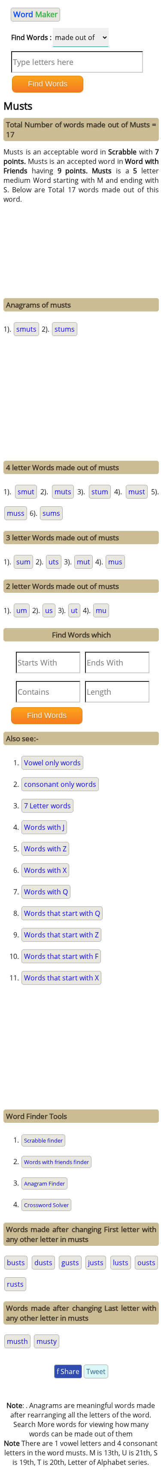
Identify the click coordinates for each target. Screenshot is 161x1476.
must (136, 491)
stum (99, 491)
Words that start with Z (61, 935)
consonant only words (60, 784)
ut (74, 610)
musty (46, 1341)
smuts (26, 329)
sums (51, 513)
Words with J (44, 827)
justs (95, 1262)
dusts (43, 1262)
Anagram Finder (44, 1183)
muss (15, 513)
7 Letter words (47, 805)
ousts (146, 1262)
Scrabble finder (43, 1140)
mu (101, 610)
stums (65, 329)
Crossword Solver (46, 1205)
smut (26, 491)
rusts (15, 1284)
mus (115, 562)
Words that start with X (61, 978)
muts (63, 491)
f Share (68, 1371)
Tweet (96, 1371)
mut (83, 562)
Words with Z (45, 849)
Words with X (45, 870)
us (49, 610)
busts (16, 1262)
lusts (120, 1262)
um (21, 610)
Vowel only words (52, 762)
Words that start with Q (62, 913)
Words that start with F (61, 956)
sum (23, 562)
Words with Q (46, 892)
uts (54, 562)
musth (17, 1341)
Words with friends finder (56, 1162)
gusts (70, 1262)
